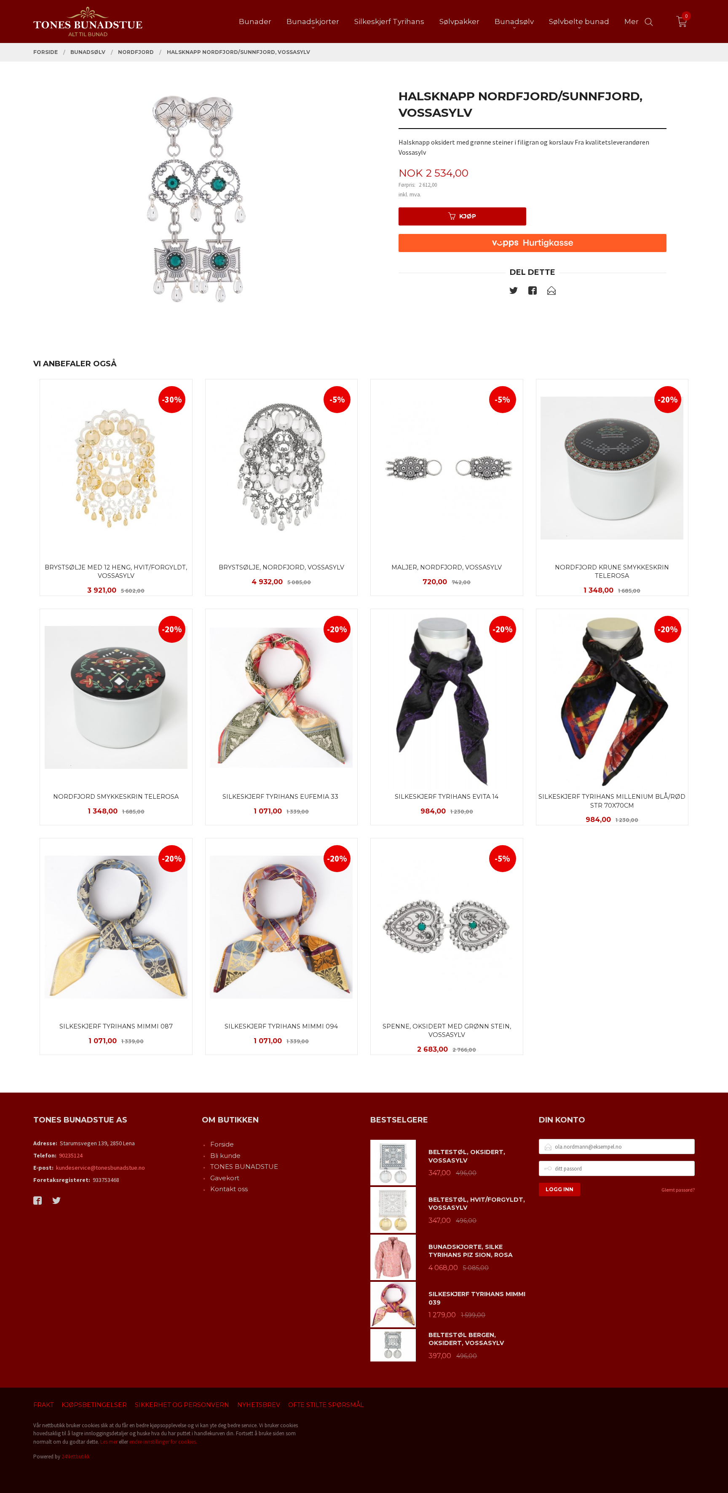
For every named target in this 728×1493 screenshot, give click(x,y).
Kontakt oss (229, 1189)
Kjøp (467, 216)
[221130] (195, 200)
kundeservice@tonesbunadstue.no (100, 1167)
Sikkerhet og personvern (182, 1405)
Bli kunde (225, 1156)
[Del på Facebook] (532, 292)
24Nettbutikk (76, 1456)
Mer (631, 21)
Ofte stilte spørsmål (326, 1405)
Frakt (43, 1405)
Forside (222, 1144)
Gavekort (224, 1178)
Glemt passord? (678, 1190)
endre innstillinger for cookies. (163, 1441)
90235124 (71, 1155)
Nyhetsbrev (258, 1405)
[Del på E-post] (551, 292)
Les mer (109, 1441)
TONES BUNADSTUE (244, 1167)
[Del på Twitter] (513, 292)
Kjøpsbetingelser (94, 1405)
